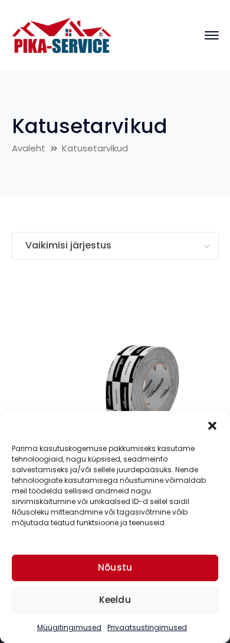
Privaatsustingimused (147, 627)
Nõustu (115, 567)
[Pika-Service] (62, 34)
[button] (212, 426)
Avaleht (28, 148)
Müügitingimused (69, 627)
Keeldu (115, 600)
